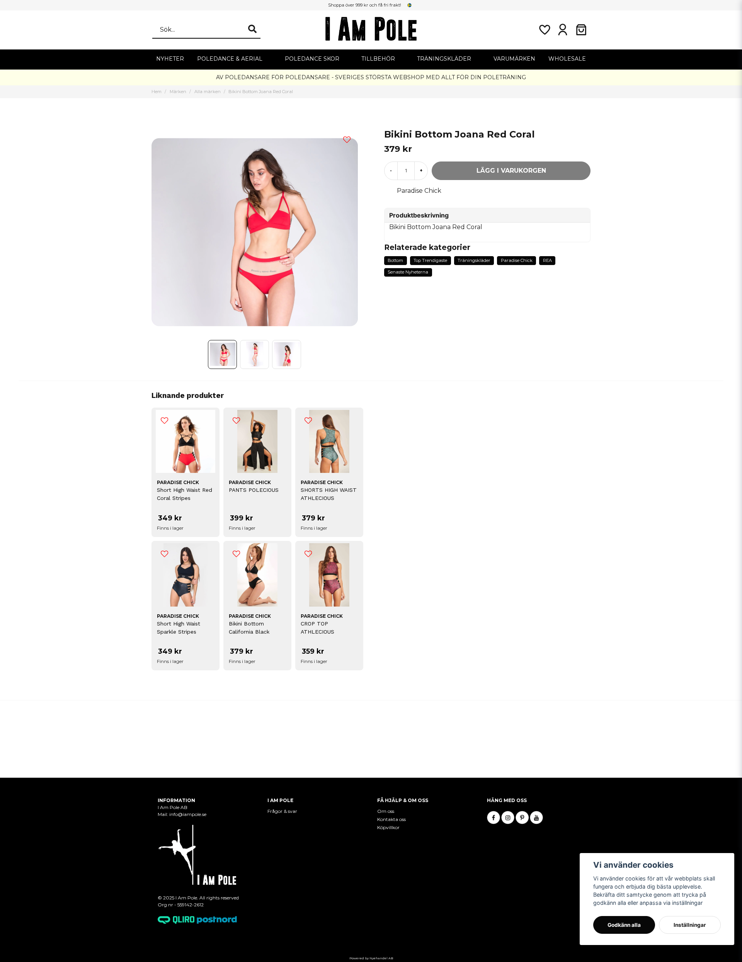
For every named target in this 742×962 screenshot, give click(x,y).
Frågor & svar (282, 811)
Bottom (395, 260)
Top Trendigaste (430, 260)
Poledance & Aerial (229, 58)
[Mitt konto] (562, 29)
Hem (156, 91)
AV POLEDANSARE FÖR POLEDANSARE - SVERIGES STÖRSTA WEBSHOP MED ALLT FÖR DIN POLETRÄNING (371, 77)
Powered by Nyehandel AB (371, 958)
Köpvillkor (388, 827)
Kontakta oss (391, 819)
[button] (409, 5)
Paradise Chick (419, 190)
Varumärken (514, 58)
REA (547, 260)
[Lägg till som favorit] (544, 29)
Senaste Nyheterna (408, 272)
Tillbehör (378, 58)
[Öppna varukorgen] (581, 29)
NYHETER (170, 58)
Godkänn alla (624, 925)
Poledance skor (312, 58)
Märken (178, 91)
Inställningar (690, 925)
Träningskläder (444, 58)
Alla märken (207, 91)
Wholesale (567, 58)
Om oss (385, 811)
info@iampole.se (188, 814)
